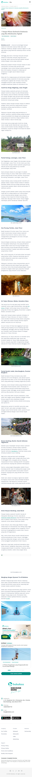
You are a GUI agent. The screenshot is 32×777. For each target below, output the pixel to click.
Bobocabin (16, 734)
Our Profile (4, 731)
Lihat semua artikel (16, 673)
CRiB (14, 736)
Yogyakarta (14, 451)
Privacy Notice (5, 748)
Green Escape (15, 662)
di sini (8, 598)
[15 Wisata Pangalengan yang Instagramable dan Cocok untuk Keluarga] (16, 654)
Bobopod (15, 731)
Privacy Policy (5, 745)
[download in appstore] (16, 718)
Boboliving (16, 739)
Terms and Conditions (7, 751)
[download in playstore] (6, 718)
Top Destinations (6, 662)
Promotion (4, 734)
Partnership (28, 731)
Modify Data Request (7, 753)
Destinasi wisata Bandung (8, 517)
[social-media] (10, 771)
